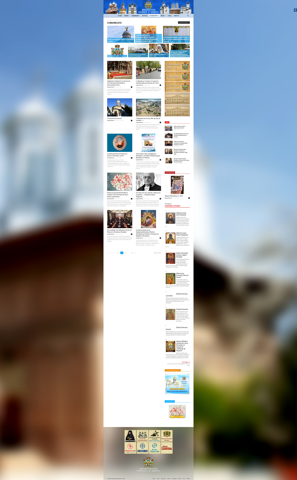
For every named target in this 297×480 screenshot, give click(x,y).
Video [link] (167, 122)
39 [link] (132, 252)
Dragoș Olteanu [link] (110, 87)
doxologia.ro (186, 362)
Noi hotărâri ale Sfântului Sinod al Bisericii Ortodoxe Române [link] (119, 231)
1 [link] (111, 252)
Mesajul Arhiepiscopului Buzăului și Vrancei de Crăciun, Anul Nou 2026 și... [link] (181, 160)
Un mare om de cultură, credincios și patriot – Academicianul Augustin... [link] (148, 195)
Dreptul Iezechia (182, 309)
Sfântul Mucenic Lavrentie (177, 295)
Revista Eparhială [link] (170, 172)
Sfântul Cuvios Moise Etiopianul (182, 234)
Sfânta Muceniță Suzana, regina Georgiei (182, 255)
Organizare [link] (135, 15)
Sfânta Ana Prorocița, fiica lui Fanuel (182, 275)
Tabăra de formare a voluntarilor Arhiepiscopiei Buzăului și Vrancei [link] (180, 143)
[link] (148, 7)
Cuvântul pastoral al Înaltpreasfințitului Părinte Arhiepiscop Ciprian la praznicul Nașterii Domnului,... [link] (147, 233)
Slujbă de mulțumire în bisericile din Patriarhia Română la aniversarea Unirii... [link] (118, 83)
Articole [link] (144, 15)
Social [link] (170, 15)
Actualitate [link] (153, 15)
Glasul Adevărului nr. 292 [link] (174, 196)
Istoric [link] (120, 15)
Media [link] (162, 15)
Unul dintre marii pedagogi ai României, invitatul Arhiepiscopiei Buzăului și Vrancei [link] (148, 156)
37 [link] (125, 252)
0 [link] (131, 87)
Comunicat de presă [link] (114, 118)
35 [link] (118, 252)
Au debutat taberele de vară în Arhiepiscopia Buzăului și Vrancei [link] (181, 135)
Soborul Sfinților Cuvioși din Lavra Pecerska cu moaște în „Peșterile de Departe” (182, 346)
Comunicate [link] (109, 20)
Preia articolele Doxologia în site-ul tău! (178, 364)
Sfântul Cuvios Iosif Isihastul (181, 214)
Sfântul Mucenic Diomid (177, 328)
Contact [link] (176, 15)
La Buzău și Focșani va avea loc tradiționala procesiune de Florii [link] (147, 82)
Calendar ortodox (172, 206)
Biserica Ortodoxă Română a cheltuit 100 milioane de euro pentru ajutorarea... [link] (117, 195)
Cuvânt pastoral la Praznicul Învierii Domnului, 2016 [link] (117, 155)
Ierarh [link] (126, 15)
